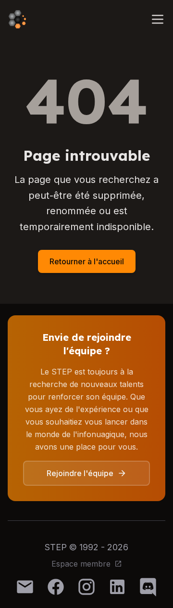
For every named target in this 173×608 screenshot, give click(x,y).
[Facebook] (55, 586)
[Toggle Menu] (157, 19)
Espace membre (81, 564)
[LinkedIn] (117, 586)
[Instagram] (86, 586)
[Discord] (148, 586)
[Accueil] (17, 19)
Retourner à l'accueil (86, 261)
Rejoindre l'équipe (80, 473)
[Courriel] (25, 586)
